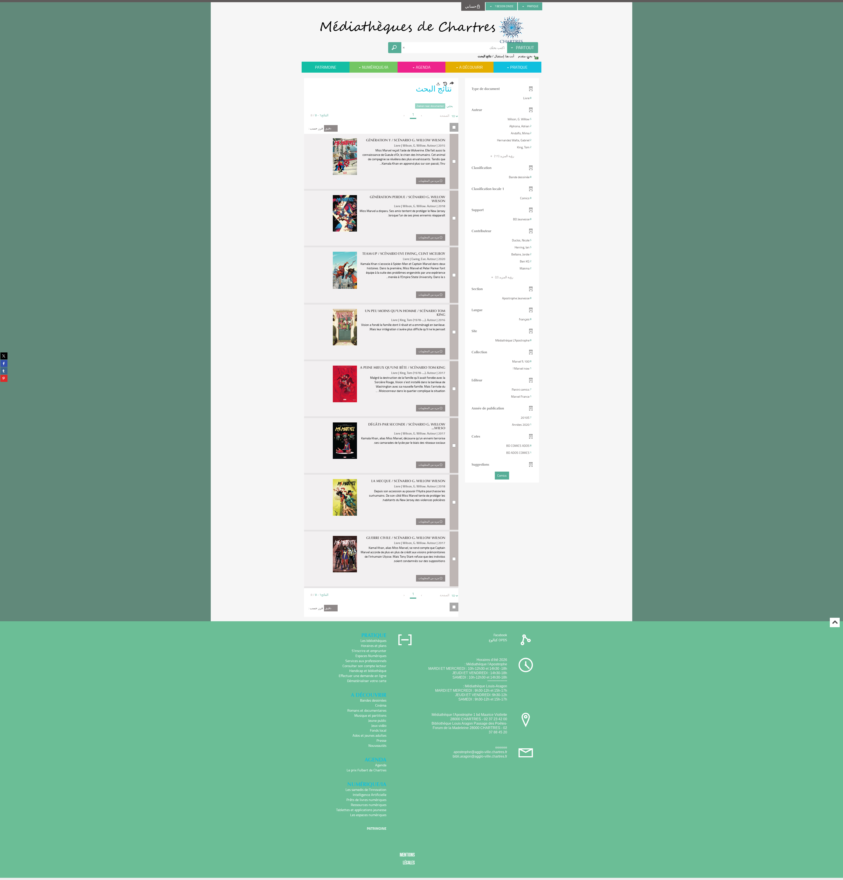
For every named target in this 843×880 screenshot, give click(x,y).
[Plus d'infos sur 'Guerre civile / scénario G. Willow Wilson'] (345, 554)
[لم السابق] (422, 115)
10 (453, 116)
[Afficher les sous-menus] (523, 6)
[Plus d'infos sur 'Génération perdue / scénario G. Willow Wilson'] (345, 213)
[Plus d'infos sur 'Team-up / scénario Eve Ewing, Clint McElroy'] (345, 270)
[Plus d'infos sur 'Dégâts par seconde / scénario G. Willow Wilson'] (345, 440)
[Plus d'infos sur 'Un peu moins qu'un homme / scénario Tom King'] (345, 327)
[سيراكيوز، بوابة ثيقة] (421, 29)
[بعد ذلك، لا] (404, 115)
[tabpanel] (421, 348)
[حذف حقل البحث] (404, 47)
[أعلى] (835, 622)
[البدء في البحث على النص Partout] (394, 47)
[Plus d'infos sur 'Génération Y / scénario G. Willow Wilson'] (345, 156)
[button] (502, 98)
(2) (503, 277)
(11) (504, 156)
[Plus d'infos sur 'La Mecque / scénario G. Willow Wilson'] (345, 497)
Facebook (500, 634)
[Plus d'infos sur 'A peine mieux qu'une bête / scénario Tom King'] (345, 384)
